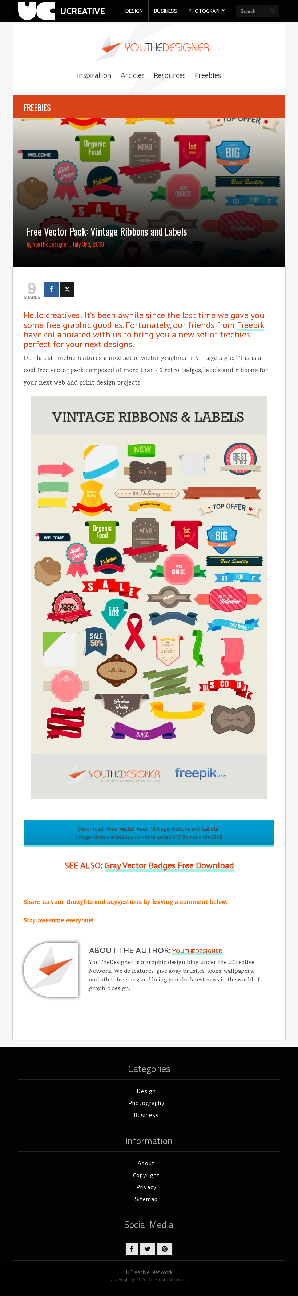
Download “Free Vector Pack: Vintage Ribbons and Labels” (149, 832)
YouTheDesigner (50, 244)
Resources (170, 75)
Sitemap (146, 1199)
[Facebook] (51, 289)
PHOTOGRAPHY (207, 11)
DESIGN (134, 11)
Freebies (208, 75)
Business (146, 1114)
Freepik (250, 325)
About (146, 1163)
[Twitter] (67, 289)
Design (146, 1091)
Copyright (146, 1175)
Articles (133, 75)
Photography (146, 1102)
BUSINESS (165, 11)
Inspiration (94, 75)
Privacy (146, 1187)
